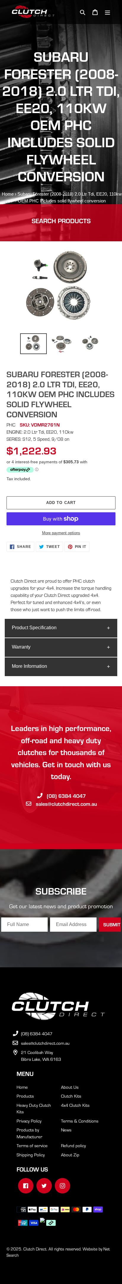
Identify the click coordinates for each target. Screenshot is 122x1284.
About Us (69, 1087)
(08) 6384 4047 (66, 795)
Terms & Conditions (79, 1121)
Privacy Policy (29, 1121)
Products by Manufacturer (29, 1133)
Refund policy (73, 1145)
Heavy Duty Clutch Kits (34, 1108)
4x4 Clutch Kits (75, 1105)
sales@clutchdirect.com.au (66, 803)
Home (8, 193)
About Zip (70, 1155)
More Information (29, 666)
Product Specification (34, 627)
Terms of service (32, 1145)
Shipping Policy (31, 1155)
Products (25, 1096)
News (66, 1130)
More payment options (61, 533)
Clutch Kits (71, 1096)
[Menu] (107, 12)
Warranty (21, 646)
